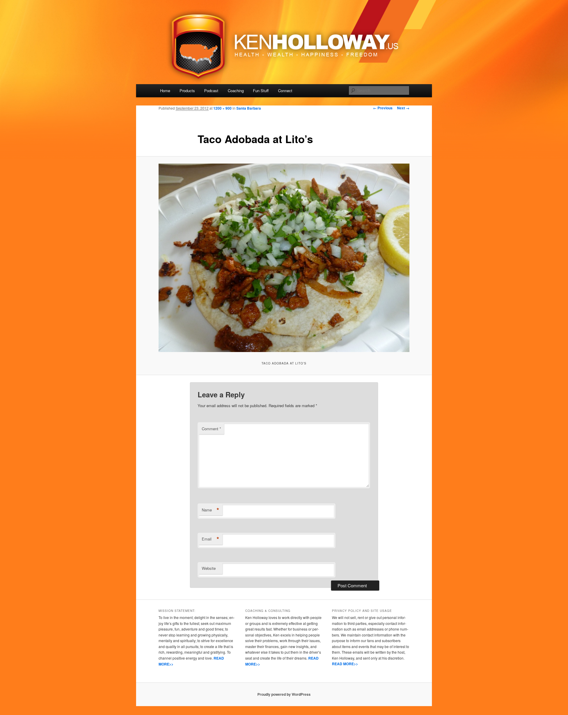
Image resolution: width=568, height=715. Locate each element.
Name (210, 510)
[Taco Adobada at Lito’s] (284, 258)
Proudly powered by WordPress (284, 694)
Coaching (236, 90)
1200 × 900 (222, 108)
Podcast (211, 90)
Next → (403, 108)
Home (165, 90)
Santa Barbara (248, 108)
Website (209, 568)
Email (210, 539)
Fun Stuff (261, 90)
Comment (211, 428)
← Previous (383, 108)
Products (187, 90)
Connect (285, 90)
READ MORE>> (345, 663)
